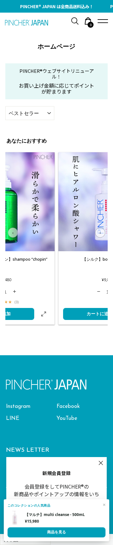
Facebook (68, 406)
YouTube (66, 418)
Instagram (18, 406)
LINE (12, 418)
